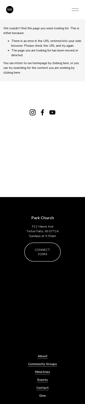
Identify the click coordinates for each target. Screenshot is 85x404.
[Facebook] (42, 112)
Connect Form (42, 252)
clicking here (60, 63)
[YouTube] (52, 112)
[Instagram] (32, 112)
